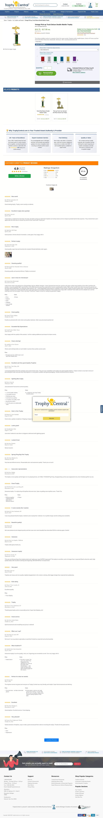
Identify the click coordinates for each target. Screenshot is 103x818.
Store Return (31, 785)
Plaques (16, 11)
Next (77, 60)
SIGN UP (77, 764)
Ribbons (26, 11)
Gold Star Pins (78, 797)
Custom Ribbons (79, 795)
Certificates (53, 11)
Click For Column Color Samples (45, 53)
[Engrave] (46, 73)
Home (5, 20)
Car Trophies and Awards (18, 20)
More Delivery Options (79, 72)
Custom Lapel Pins (79, 791)
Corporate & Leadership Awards (82, 781)
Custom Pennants (79, 793)
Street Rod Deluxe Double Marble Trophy (43, 111)
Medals (35, 11)
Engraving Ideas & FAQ (57, 781)
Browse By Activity (45, 14)
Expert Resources (58, 14)
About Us (30, 779)
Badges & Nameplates (67, 11)
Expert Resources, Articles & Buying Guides (62, 785)
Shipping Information (33, 783)
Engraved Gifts (82, 11)
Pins (43, 11)
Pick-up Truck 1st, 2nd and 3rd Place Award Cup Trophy (60, 111)
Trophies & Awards (79, 779)
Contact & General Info (33, 781)
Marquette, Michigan (9, 793)
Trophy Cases (94, 11)
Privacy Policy (31, 786)
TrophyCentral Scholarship (58, 779)
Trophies (7, 11)
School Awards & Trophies (81, 783)
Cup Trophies (78, 789)
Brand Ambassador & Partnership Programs (62, 783)
